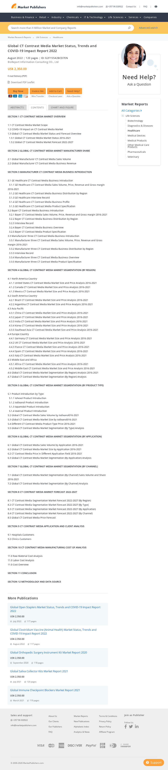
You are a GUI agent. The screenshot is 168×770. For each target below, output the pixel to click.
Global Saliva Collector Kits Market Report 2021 (39, 671)
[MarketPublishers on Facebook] (125, 727)
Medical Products (137, 140)
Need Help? (73, 91)
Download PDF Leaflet (22, 82)
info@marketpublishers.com (90, 6)
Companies (150, 17)
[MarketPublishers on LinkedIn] (136, 727)
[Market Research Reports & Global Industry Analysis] (29, 6)
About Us (53, 716)
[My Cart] (156, 6)
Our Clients (54, 721)
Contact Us (131, 6)
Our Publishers (55, 726)
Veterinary (133, 156)
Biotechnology (135, 120)
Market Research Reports (19, 37)
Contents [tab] (37, 107)
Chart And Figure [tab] (62, 107)
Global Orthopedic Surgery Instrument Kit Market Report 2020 (48, 652)
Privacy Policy (105, 721)
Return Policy (105, 726)
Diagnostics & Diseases (140, 125)
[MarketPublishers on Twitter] (131, 727)
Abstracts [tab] (17, 107)
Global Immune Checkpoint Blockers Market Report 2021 (45, 690)
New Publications (81, 721)
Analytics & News (82, 731)
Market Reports (81, 716)
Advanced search (148, 27)
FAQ (145, 6)
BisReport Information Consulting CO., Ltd (33, 62)
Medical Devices (136, 135)
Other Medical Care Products (138, 145)
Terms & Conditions (108, 716)
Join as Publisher (134, 715)
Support (155, 762)
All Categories (131, 110)
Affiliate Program (107, 731)
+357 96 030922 (115, 6)
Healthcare (134, 130)
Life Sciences (133, 115)
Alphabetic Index (81, 726)
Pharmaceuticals (137, 151)
